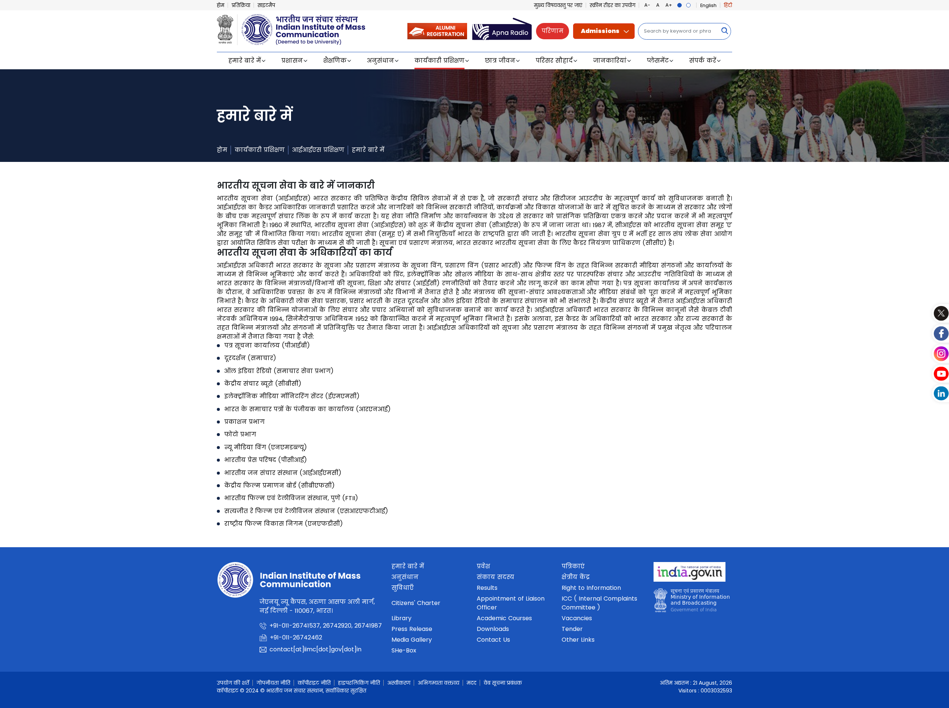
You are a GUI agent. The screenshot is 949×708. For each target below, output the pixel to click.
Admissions (600, 31)
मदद (471, 683)
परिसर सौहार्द (554, 60)
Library (401, 618)
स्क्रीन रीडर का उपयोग (612, 5)
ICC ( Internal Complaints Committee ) (599, 603)
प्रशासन (292, 60)
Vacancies (577, 618)
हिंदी (728, 5)
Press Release (411, 629)
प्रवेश (483, 566)
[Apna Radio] (502, 30)
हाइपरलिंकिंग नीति (359, 683)
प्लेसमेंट (658, 60)
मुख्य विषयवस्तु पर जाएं (558, 5)
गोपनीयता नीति (273, 683)
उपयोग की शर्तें (233, 683)
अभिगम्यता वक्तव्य (438, 683)
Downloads (493, 629)
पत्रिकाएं (573, 566)
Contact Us (493, 639)
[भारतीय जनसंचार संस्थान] (291, 28)
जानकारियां (609, 60)
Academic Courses (504, 618)
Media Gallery (411, 639)
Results (487, 588)
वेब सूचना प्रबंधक (503, 683)
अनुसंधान (380, 60)
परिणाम (552, 31)
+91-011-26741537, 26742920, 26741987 (326, 625)
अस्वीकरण (398, 683)
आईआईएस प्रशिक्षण (318, 150)
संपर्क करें (702, 60)
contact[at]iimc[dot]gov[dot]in (315, 649)
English (708, 5)
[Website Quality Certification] (692, 602)
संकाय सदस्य (495, 577)
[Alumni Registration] (437, 30)
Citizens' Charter (415, 603)
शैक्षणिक (335, 60)
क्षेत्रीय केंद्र (576, 577)
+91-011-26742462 (296, 637)
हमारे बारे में (244, 60)
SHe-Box (403, 650)
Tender (572, 629)
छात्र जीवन (500, 60)
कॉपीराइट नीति (314, 683)
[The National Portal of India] (689, 574)
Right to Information (591, 588)
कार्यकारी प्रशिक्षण (439, 60)
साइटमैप (266, 5)
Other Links (578, 639)
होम (220, 5)
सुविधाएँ (402, 588)
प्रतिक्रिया (241, 5)
